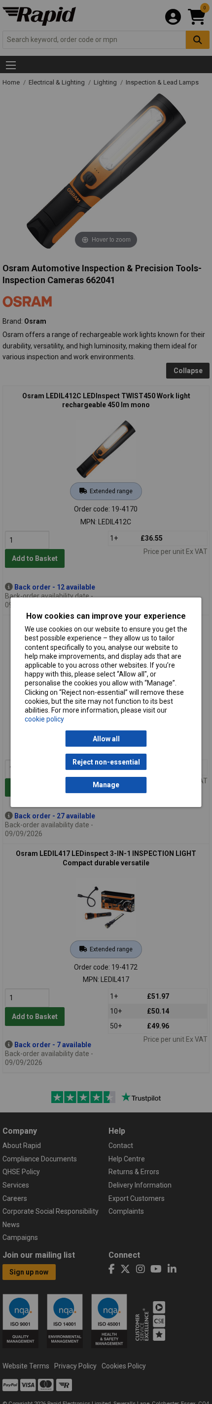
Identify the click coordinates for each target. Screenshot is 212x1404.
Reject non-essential (106, 762)
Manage (106, 785)
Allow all (106, 739)
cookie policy (44, 719)
